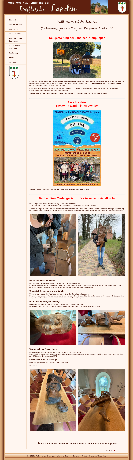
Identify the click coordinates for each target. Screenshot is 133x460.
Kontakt (12, 62)
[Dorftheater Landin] (77, 185)
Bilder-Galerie (15, 34)
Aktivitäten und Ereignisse (102, 443)
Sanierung (13, 53)
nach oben (110, 450)
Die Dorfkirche (15, 24)
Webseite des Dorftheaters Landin (77, 189)
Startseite (13, 20)
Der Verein (13, 29)
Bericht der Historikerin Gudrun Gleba (84, 209)
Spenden (13, 57)
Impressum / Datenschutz (97, 456)
